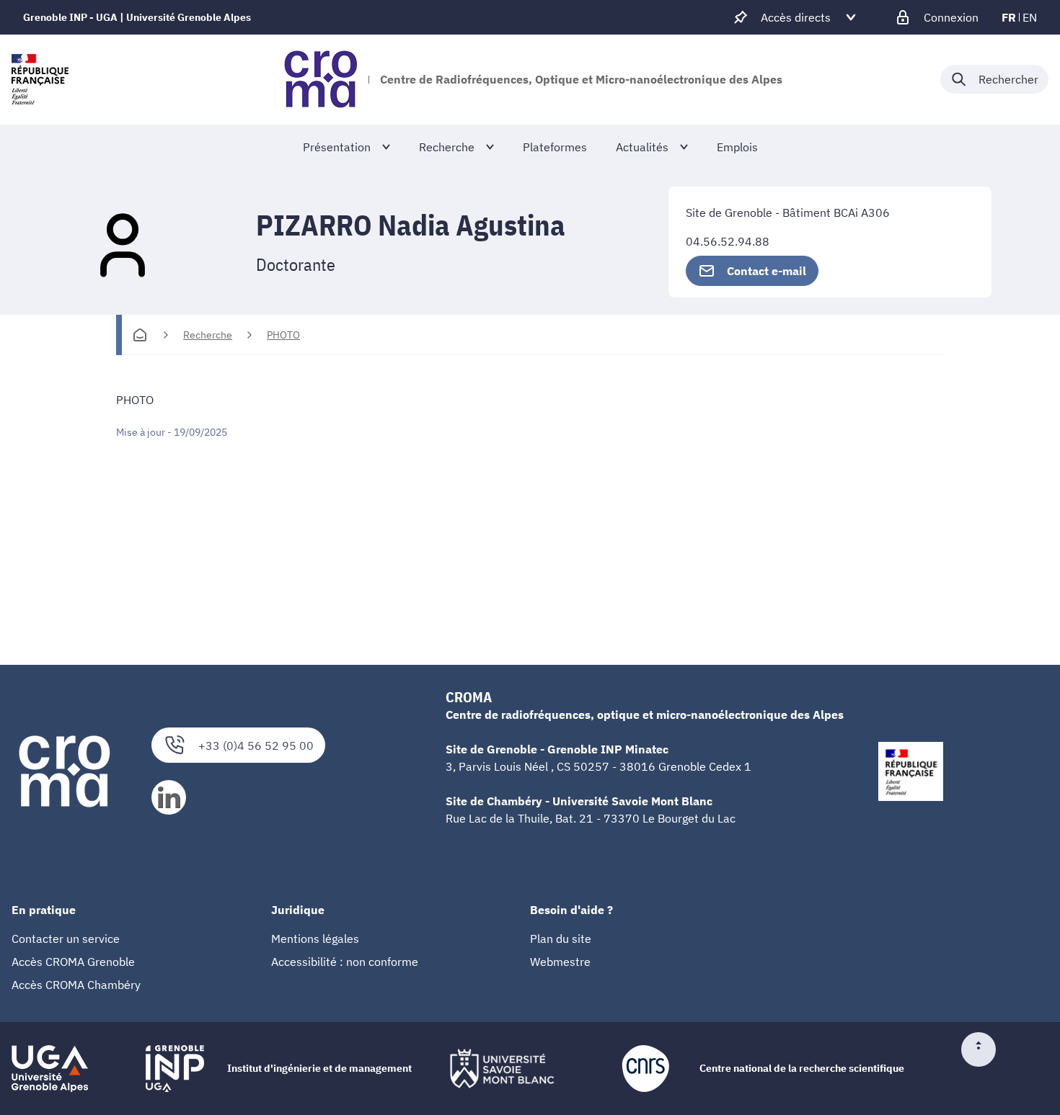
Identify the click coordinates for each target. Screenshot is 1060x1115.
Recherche (207, 334)
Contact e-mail (766, 271)
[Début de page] (984, 1049)
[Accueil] (140, 335)
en (1030, 17)
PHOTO (283, 334)
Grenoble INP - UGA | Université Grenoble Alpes (137, 17)
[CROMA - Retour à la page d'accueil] (320, 79)
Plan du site (560, 938)
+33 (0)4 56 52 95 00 (256, 745)
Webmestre (560, 961)
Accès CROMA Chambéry (76, 984)
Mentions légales (315, 938)
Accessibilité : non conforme (344, 961)
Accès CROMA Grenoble (73, 961)
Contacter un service (66, 938)
